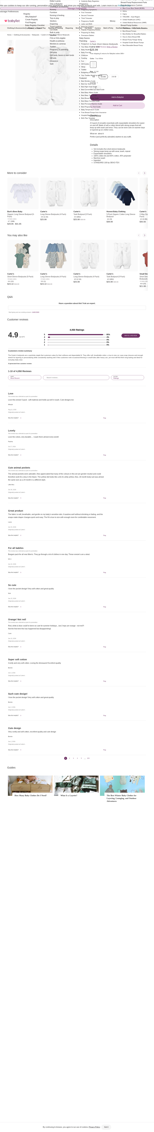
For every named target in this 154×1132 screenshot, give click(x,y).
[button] (77, 335)
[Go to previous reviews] (62, 758)
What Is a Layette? (69, 795)
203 (88, 758)
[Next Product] (144, 173)
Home (9, 35)
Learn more (35, 312)
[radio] (10, 43)
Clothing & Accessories (16, 28)
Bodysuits (35, 35)
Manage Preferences (77, 8)
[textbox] (77, 308)
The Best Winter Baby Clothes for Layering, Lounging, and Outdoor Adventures (121, 798)
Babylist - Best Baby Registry (12, 21)
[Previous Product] (139, 173)
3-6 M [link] (114, 77)
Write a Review (112, 47)
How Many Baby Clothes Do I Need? (31, 795)
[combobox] (24, 377)
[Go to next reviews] (91, 758)
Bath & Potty (108, 28)
